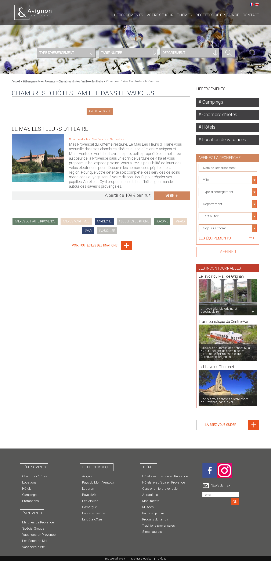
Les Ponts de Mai (34, 541)
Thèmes (184, 15)
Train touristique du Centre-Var (223, 321)
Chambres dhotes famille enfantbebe (80, 81)
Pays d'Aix (89, 495)
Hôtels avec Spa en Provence (163, 482)
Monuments (150, 501)
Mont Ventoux (100, 139)
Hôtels (208, 127)
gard (181, 221)
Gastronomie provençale (160, 489)
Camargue (89, 507)
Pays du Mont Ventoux (98, 482)
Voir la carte (100, 111)
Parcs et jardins (153, 513)
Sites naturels (152, 532)
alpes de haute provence (35, 221)
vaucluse (108, 230)
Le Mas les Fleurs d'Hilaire (50, 129)
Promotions (30, 501)
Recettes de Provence (217, 15)
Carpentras (117, 139)
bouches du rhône (134, 221)
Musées (148, 507)
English (257, 4)
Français (251, 4)
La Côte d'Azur (92, 519)
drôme (163, 221)
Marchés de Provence (38, 522)
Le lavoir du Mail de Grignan (221, 276)
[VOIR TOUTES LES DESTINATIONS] (101, 249)
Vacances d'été (33, 547)
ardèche (105, 221)
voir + (172, 195)
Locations (29, 482)
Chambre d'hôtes (219, 114)
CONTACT (251, 15)
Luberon (88, 489)
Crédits (162, 558)
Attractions (150, 495)
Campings (212, 102)
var (89, 230)
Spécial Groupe (33, 528)
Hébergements (128, 15)
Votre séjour (160, 15)
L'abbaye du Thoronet (216, 366)
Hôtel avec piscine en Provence (165, 476)
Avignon (87, 476)
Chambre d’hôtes (34, 476)
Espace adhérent (115, 558)
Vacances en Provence (39, 535)
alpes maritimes (77, 221)
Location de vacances (223, 139)
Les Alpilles (90, 501)
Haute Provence (93, 513)
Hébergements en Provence (39, 81)
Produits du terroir (155, 519)
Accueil (16, 81)
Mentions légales (141, 558)
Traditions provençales (158, 525)
